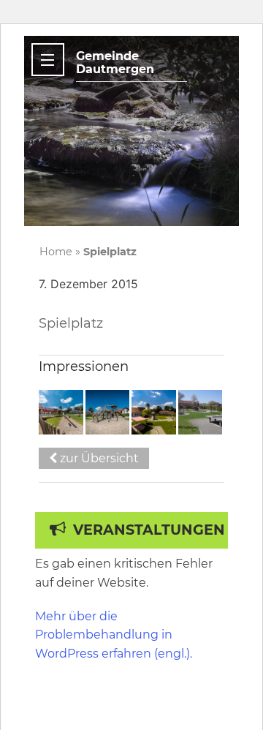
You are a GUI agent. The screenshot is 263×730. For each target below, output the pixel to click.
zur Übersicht (98, 458)
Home (55, 251)
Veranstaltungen (149, 529)
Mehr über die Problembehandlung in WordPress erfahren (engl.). (113, 635)
